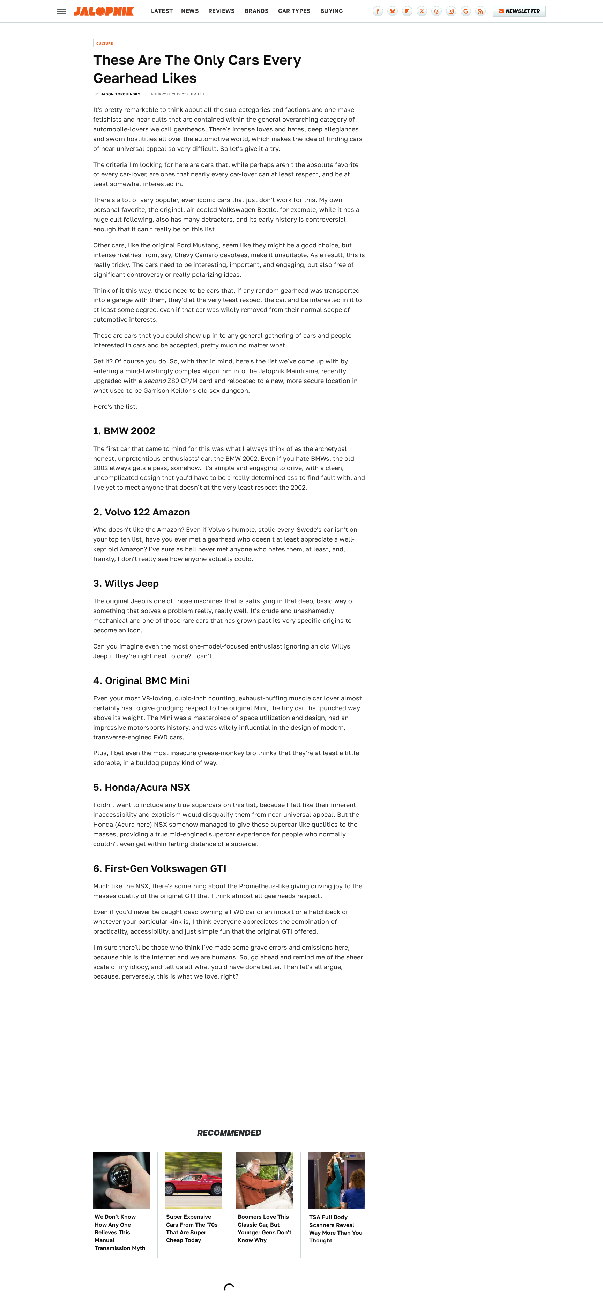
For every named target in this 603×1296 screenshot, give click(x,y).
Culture (104, 43)
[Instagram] (451, 11)
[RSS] (480, 11)
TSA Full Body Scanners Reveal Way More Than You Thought (336, 1229)
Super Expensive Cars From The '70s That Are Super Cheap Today (192, 1228)
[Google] (466, 11)
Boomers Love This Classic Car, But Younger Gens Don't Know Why (264, 1228)
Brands (257, 11)
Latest (162, 11)
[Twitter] (422, 11)
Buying (331, 11)
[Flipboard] (407, 11)
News (190, 11)
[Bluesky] (392, 11)
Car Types (294, 11)
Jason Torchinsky (120, 94)
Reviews (221, 11)
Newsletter (523, 11)
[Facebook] (378, 11)
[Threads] (436, 11)
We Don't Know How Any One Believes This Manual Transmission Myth (120, 1232)
